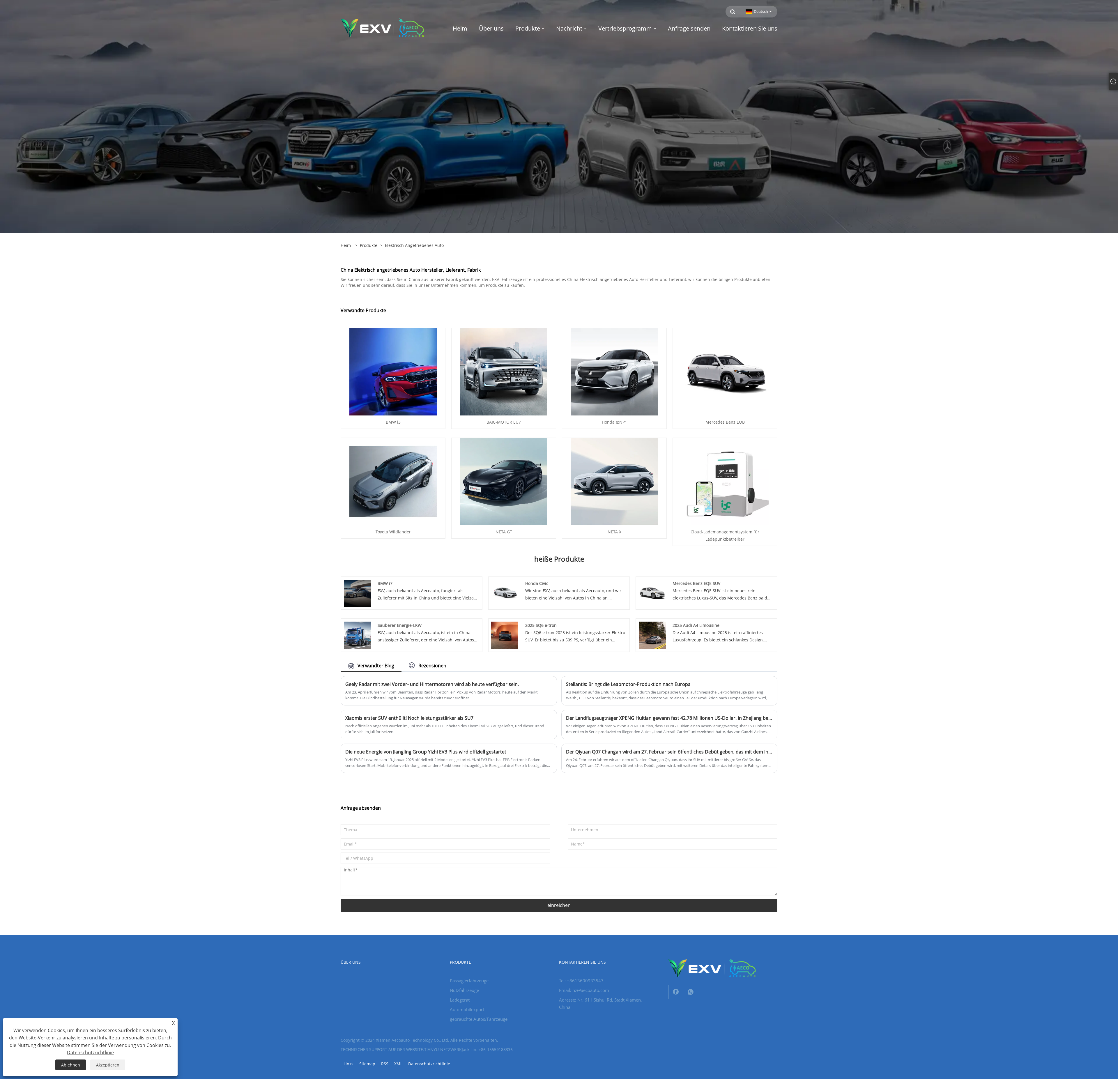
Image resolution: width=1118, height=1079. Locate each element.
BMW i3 (393, 422)
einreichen (559, 905)
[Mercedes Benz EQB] (725, 371)
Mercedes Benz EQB (725, 422)
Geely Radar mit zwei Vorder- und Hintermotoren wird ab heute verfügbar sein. (432, 684)
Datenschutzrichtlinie (429, 1063)
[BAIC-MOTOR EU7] (503, 371)
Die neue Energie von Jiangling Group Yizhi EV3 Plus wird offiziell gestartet (425, 752)
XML (398, 1063)
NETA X (614, 532)
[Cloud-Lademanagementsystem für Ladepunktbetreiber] (725, 481)
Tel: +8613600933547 (581, 981)
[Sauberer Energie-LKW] (357, 634)
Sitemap (367, 1063)
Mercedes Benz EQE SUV (696, 583)
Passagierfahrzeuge (469, 981)
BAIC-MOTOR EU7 (504, 422)
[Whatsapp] (690, 992)
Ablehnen (70, 1065)
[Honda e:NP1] (614, 371)
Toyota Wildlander (393, 532)
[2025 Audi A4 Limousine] (652, 634)
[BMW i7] (357, 592)
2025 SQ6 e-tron (541, 625)
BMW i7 (385, 583)
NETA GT (504, 532)
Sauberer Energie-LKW (400, 625)
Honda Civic (536, 583)
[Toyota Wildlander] (393, 481)
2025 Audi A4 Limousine (696, 625)
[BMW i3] (393, 371)
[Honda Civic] (504, 592)
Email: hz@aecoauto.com (584, 990)
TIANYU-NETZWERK (443, 1049)
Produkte (368, 245)
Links (348, 1063)
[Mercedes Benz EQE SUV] (652, 592)
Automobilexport (467, 1009)
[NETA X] (614, 481)
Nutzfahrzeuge (464, 990)
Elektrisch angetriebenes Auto (414, 245)
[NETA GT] (503, 481)
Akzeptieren (107, 1065)
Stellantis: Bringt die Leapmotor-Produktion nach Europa (628, 684)
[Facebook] (675, 992)
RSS (384, 1063)
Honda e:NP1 (614, 422)
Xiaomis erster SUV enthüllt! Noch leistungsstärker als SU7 (409, 718)
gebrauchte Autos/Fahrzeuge (478, 1019)
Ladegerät (460, 1000)
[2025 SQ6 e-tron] (504, 634)
